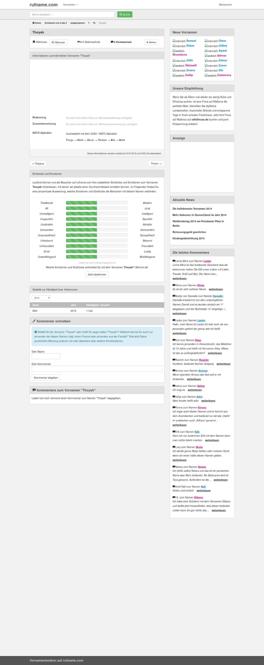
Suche (126, 14)
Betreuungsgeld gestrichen (189, 232)
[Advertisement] (97, 87)
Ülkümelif (191, 65)
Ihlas (198, 340)
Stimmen (59, 42)
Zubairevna (224, 75)
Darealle (218, 296)
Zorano (190, 70)
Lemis (207, 261)
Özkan (222, 40)
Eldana (198, 497)
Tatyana (38, 163)
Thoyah (38, 32)
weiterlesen (180, 278)
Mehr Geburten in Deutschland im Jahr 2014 (199, 215)
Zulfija (189, 75)
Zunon (223, 65)
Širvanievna (180, 54)
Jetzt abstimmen (97, 274)
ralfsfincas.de (200, 119)
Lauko (201, 320)
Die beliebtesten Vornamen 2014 (192, 208)
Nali (203, 486)
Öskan (190, 45)
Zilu (221, 70)
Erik (197, 431)
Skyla (199, 447)
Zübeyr (223, 60)
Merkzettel (225, 4)
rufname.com (44, 4)
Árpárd (223, 50)
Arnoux (202, 370)
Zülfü (189, 60)
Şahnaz (221, 55)
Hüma (200, 285)
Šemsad (191, 40)
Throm (156, 163)
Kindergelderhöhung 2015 (189, 238)
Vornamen (69, 4)
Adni (199, 396)
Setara (202, 467)
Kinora (202, 407)
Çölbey (223, 45)
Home (37, 22)
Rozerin (204, 360)
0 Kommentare (123, 42)
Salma (201, 386)
